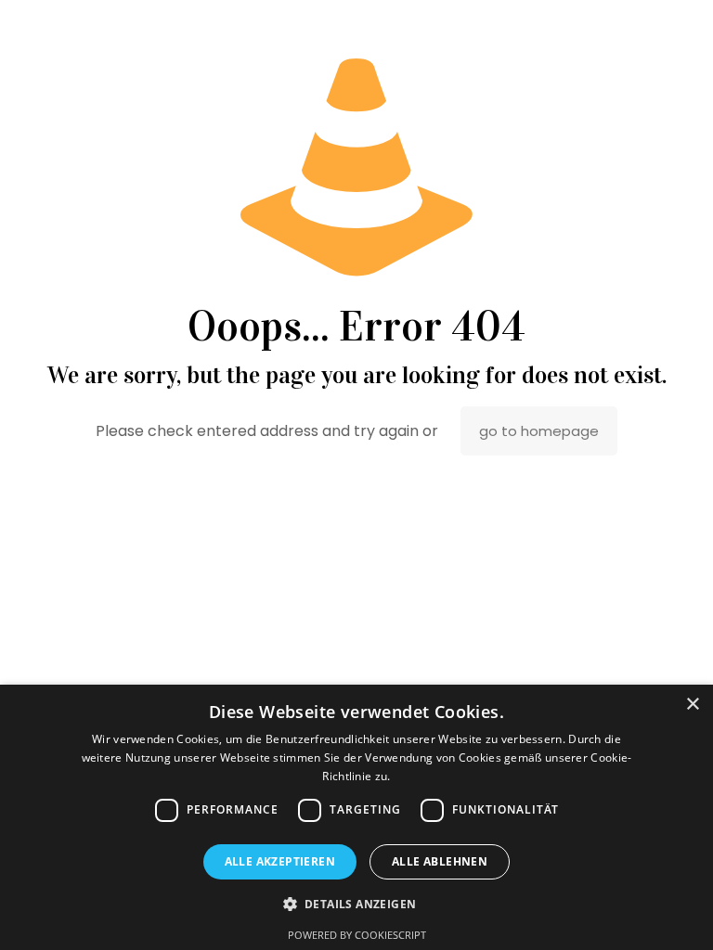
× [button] (692, 705)
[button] (357, 904)
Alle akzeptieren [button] (280, 861)
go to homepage (539, 431)
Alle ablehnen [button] (439, 861)
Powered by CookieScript (357, 935)
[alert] (356, 817)
